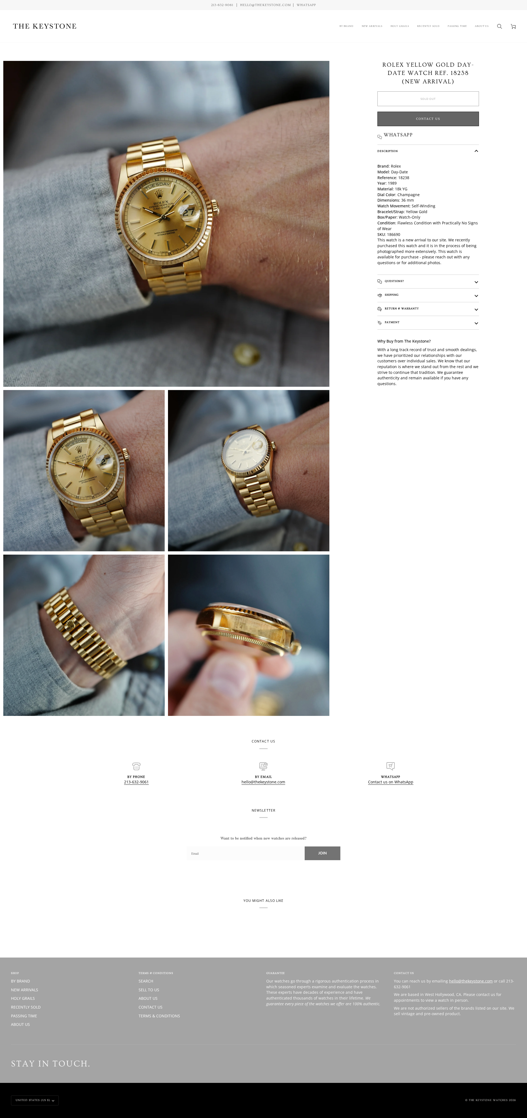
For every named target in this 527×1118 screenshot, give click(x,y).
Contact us (428, 118)
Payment (392, 322)
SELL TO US (149, 989)
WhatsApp (306, 5)
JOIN (322, 853)
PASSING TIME (24, 1015)
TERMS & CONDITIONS (159, 1015)
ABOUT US (20, 1024)
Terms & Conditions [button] (156, 973)
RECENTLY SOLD (26, 1007)
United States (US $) (33, 1100)
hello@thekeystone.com (263, 781)
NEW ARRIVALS (24, 989)
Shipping (391, 295)
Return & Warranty (401, 308)
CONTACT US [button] (404, 973)
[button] (346, 26)
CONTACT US (150, 1007)
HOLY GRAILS (23, 998)
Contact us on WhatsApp (390, 781)
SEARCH (146, 981)
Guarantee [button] (275, 973)
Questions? (394, 281)
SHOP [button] (15, 973)
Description (387, 151)
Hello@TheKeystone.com (265, 5)
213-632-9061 (136, 781)
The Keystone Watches (488, 1100)
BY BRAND (20, 981)
